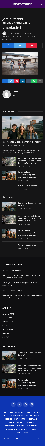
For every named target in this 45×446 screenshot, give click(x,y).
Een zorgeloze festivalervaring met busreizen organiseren (27, 174)
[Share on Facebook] (8, 45)
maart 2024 (6, 325)
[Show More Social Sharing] (40, 45)
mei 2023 (6, 337)
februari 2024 (7, 329)
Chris (12, 33)
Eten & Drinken (17, 416)
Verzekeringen (11, 429)
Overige (11, 422)
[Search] (41, 4)
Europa (29, 416)
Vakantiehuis (32, 426)
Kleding (8, 419)
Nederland (32, 419)
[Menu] (4, 4)
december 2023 (8, 333)
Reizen (19, 422)
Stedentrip (9, 426)
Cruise (5, 416)
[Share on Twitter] (20, 45)
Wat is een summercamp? (28, 186)
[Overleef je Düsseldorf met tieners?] (22, 127)
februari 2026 (7, 318)
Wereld (35, 429)
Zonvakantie (22, 433)
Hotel (36, 416)
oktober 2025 (7, 322)
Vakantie (20, 426)
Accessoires (8, 412)
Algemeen (19, 412)
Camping (36, 412)
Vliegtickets (24, 429)
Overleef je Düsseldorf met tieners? (21, 142)
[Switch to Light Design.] (37, 4)
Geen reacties (31, 36)
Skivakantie (29, 422)
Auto (28, 412)
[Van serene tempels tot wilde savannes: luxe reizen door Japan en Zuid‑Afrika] (9, 161)
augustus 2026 (8, 314)
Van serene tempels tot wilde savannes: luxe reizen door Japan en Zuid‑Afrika (30, 160)
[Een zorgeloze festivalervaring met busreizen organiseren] (9, 175)
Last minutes (20, 419)
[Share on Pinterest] (31, 45)
